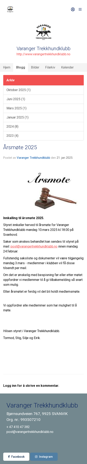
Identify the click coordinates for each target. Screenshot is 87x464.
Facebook (17, 456)
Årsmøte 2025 (20, 147)
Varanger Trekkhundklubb (33, 158)
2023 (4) (12, 136)
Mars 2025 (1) (16, 108)
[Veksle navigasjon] (80, 9)
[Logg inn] (72, 9)
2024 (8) (12, 126)
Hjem (6, 67)
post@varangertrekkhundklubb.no (34, 246)
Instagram (46, 456)
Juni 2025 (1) (15, 99)
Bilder (35, 67)
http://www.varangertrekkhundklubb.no (43, 54)
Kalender (67, 67)
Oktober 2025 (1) (18, 90)
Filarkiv (50, 67)
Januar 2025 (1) (17, 117)
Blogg (20, 67)
